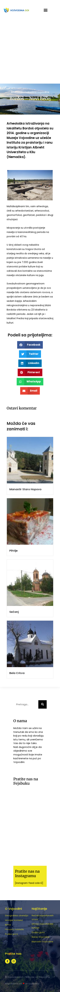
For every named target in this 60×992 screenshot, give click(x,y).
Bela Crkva (16, 673)
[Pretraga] (42, 704)
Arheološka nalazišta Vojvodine (30, 92)
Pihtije (13, 551)
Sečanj (14, 612)
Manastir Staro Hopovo (25, 489)
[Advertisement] (30, 52)
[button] (45, 10)
